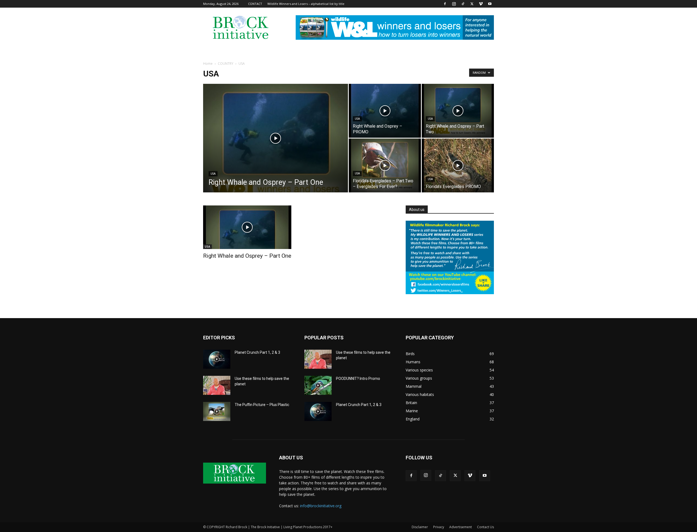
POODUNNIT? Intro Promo (358, 378)
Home (208, 63)
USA (213, 173)
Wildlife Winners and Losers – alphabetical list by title (305, 4)
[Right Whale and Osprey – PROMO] (385, 111)
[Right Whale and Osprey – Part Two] (458, 111)
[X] (472, 4)
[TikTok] (463, 4)
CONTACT (255, 4)
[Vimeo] (481, 4)
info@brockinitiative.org (320, 505)
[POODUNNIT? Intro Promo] (318, 385)
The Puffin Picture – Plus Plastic (262, 404)
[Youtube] (490, 4)
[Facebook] (445, 4)
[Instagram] (454, 4)
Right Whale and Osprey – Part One (247, 256)
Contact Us (485, 527)
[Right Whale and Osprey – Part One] (275, 147)
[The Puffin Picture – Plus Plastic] (216, 411)
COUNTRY (225, 63)
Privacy (438, 527)
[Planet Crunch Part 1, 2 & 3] (216, 359)
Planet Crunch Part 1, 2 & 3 (257, 352)
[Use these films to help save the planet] (216, 385)
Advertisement (460, 527)
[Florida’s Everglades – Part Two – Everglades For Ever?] (385, 165)
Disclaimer (420, 527)
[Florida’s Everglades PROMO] (458, 165)
